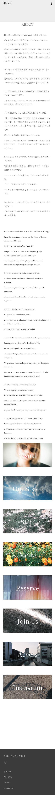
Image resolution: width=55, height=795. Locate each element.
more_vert (51, 3)
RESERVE (8, 788)
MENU (7, 783)
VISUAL (8, 777)
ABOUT (7, 771)
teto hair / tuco (14, 755)
